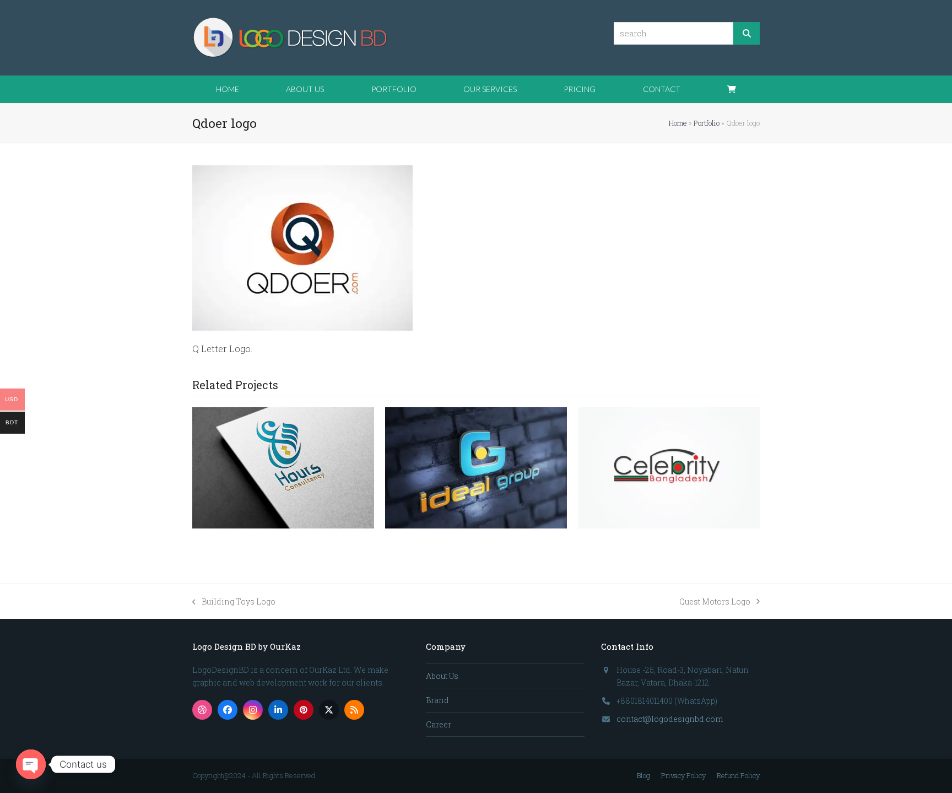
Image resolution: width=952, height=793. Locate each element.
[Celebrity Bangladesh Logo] (669, 467)
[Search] (746, 33)
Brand (437, 700)
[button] (731, 89)
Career (438, 724)
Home (678, 123)
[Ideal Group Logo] (476, 467)
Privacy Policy (683, 775)
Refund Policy (738, 775)
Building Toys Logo (233, 602)
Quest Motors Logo (714, 602)
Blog (643, 775)
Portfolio (707, 123)
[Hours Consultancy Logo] (283, 467)
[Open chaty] (31, 764)
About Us (442, 676)
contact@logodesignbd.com (669, 719)
